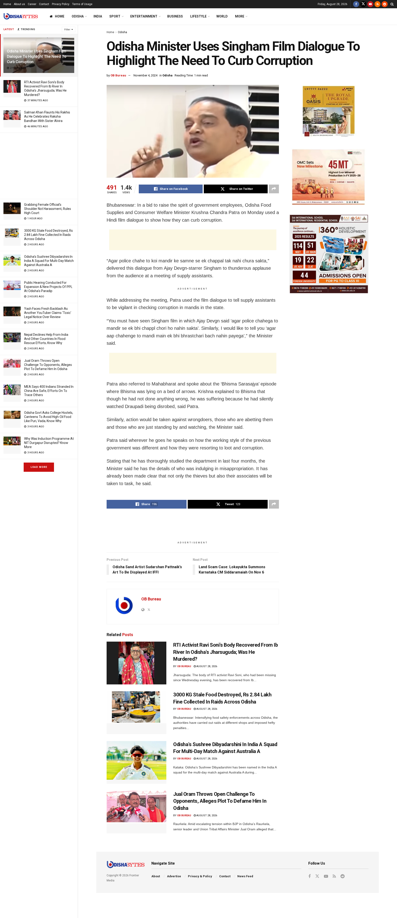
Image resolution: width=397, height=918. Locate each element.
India (98, 16)
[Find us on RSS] (377, 4)
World (222, 16)
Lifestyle (198, 16)
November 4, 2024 (145, 75)
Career (32, 4)
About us (19, 4)
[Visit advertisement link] (329, 112)
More (239, 16)
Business (175, 16)
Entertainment (143, 16)
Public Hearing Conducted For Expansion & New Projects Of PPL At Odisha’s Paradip (48, 287)
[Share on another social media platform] (274, 189)
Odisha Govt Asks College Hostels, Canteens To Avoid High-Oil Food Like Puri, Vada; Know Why (48, 417)
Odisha (78, 16)
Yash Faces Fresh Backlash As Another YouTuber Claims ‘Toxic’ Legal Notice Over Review (47, 313)
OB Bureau (118, 75)
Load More (39, 467)
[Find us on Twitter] (363, 4)
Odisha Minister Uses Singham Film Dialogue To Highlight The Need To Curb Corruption (36, 56)
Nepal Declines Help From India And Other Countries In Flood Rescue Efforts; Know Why (46, 339)
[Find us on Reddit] (385, 4)
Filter (67, 29)
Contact (44, 4)
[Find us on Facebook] (356, 4)
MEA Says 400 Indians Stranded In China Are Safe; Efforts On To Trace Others (49, 391)
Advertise (174, 876)
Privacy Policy (60, 4)
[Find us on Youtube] (370, 4)
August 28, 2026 (206, 666)
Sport (114, 16)
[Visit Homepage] (20, 16)
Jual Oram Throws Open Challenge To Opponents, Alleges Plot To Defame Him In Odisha (48, 365)
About (155, 876)
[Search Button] (392, 4)
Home (7, 4)
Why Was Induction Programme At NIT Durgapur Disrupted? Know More (49, 443)
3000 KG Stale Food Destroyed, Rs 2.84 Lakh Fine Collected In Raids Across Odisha (48, 235)
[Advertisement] (38, 165)
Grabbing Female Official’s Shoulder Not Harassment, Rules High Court (47, 209)
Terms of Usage (82, 4)
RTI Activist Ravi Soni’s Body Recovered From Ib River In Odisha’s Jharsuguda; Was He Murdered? (225, 652)
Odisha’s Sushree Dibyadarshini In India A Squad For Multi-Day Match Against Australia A (49, 261)
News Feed (245, 876)
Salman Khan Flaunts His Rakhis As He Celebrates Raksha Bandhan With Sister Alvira (47, 116)
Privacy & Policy (200, 876)
